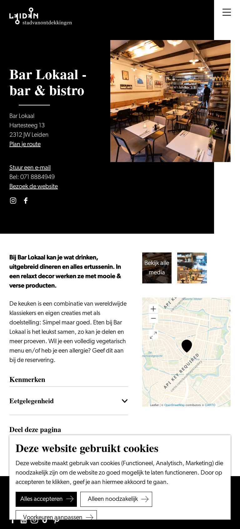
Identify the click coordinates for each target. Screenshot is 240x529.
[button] (186, 346)
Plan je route (25, 144)
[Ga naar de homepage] (40, 17)
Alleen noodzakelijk (113, 499)
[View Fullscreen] (153, 334)
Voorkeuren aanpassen (52, 518)
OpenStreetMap (174, 405)
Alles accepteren (41, 499)
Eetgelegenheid (31, 400)
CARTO (210, 405)
